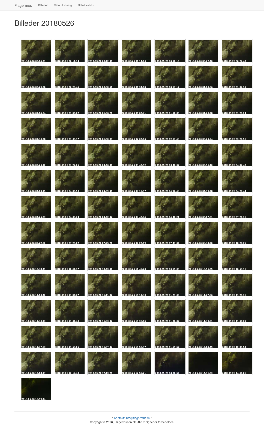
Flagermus (23, 5)
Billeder (43, 5)
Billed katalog (86, 5)
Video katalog (63, 5)
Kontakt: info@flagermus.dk (132, 418)
